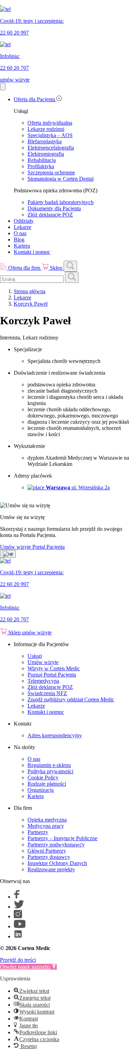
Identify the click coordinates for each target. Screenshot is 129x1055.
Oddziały (24, 221)
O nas (20, 233)
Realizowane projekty (51, 869)
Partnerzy (38, 832)
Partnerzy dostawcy (49, 857)
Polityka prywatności (50, 771)
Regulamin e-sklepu (49, 765)
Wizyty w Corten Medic (54, 668)
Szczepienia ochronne (51, 172)
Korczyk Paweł (30, 304)
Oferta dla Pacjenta (35, 99)
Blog (19, 239)
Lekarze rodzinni (46, 129)
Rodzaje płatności (47, 784)
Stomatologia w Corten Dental (61, 179)
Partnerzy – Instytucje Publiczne (62, 838)
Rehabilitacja (42, 160)
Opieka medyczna (47, 820)
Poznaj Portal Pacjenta (52, 675)
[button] (28, 967)
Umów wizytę (43, 662)
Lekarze (22, 227)
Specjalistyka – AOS (50, 135)
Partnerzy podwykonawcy (56, 844)
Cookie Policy (43, 777)
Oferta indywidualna (50, 123)
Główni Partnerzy (47, 851)
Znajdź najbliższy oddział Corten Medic (71, 699)
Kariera (22, 246)
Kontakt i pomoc (32, 252)
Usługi (35, 656)
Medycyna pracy (46, 826)
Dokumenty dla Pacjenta (54, 208)
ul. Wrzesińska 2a (78, 487)
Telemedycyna (43, 681)
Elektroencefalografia (51, 148)
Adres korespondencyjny (55, 735)
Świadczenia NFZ (47, 693)
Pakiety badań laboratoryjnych (61, 202)
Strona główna (29, 291)
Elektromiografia (46, 154)
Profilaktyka (41, 166)
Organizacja (41, 790)
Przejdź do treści (18, 960)
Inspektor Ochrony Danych (57, 863)
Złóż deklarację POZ (50, 215)
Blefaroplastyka (45, 141)
